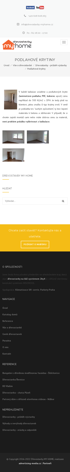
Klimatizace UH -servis (27, 289)
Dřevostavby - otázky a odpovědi (19, 429)
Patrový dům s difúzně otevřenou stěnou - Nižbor (28, 399)
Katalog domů (9, 314)
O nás (5, 347)
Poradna (6, 340)
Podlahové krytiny (36, 69)
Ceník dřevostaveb (12, 334)
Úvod (6, 65)
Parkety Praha (47, 289)
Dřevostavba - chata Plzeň (16, 392)
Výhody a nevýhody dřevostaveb (19, 423)
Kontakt (6, 353)
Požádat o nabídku (35, 244)
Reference (7, 321)
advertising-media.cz (30, 463)
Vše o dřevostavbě (22, 65)
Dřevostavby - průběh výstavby (51, 65)
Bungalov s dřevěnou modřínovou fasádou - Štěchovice (31, 373)
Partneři (47, 463)
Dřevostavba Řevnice (13, 379)
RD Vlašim (7, 386)
